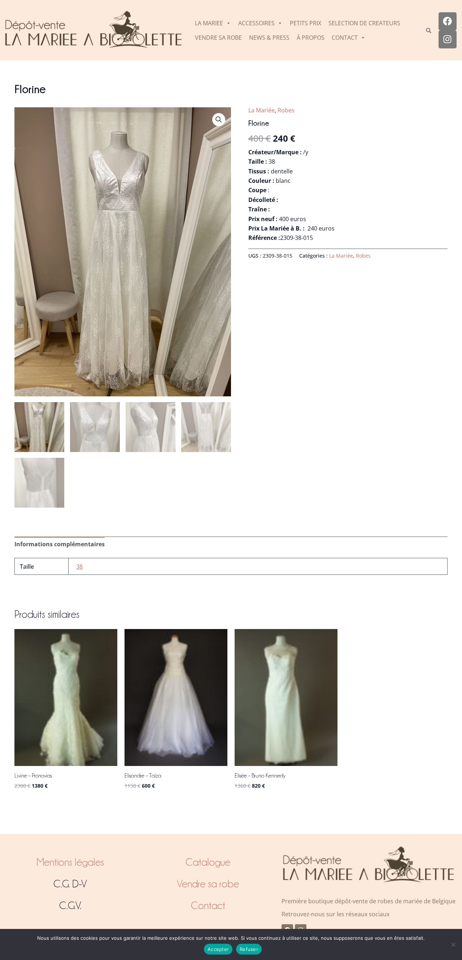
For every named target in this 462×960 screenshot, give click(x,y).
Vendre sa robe (208, 883)
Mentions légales (70, 862)
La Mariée (261, 110)
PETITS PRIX (305, 23)
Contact (208, 905)
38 (79, 567)
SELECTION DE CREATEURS (364, 23)
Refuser (249, 949)
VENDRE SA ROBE (218, 38)
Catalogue (208, 862)
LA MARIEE (209, 23)
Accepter (218, 949)
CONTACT (345, 38)
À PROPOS (310, 38)
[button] (218, 119)
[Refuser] (453, 944)
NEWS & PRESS (269, 38)
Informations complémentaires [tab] (59, 544)
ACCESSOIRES (256, 23)
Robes (286, 110)
